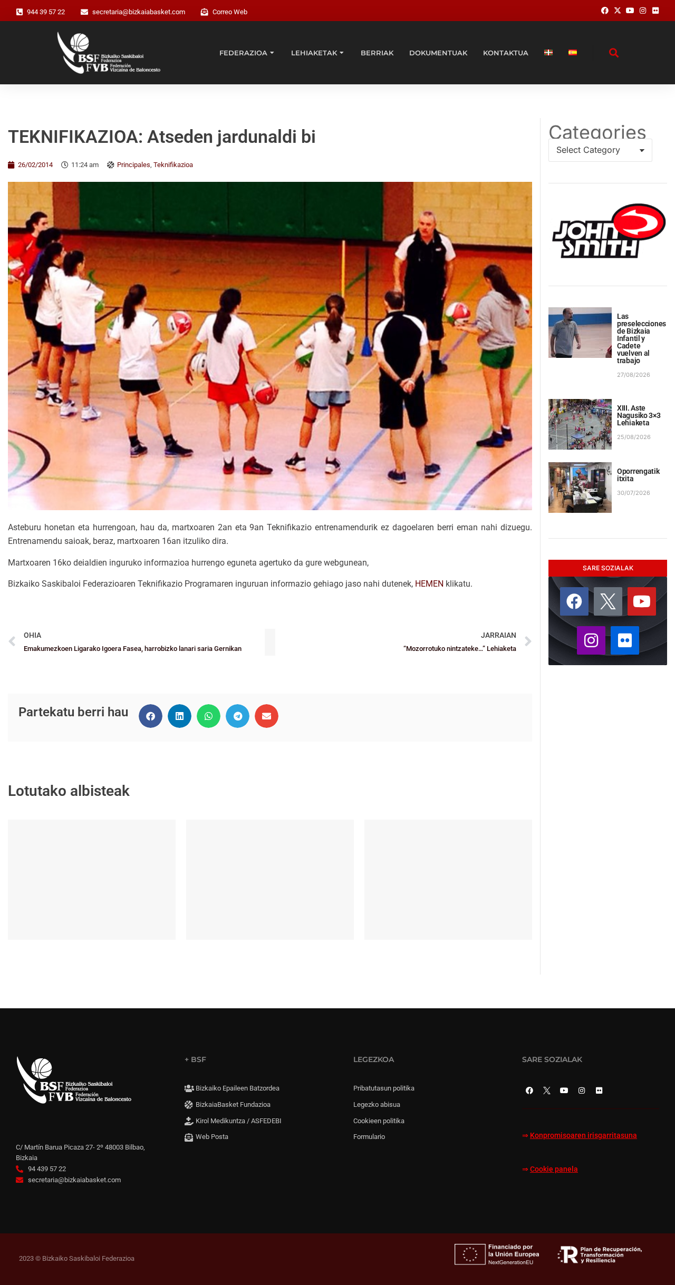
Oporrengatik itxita (638, 475)
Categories (597, 132)
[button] (150, 716)
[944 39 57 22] (19, 12)
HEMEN (429, 584)
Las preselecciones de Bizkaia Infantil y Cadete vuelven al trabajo (641, 338)
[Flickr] (625, 640)
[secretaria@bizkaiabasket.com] (84, 12)
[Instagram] (591, 640)
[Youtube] (642, 601)
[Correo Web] (204, 12)
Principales (133, 165)
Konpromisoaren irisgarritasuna (583, 1135)
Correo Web (230, 12)
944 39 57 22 (46, 12)
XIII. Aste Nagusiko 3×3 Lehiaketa (639, 415)
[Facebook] (574, 601)
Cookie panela (554, 1169)
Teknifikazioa (173, 165)
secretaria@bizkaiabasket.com (138, 12)
